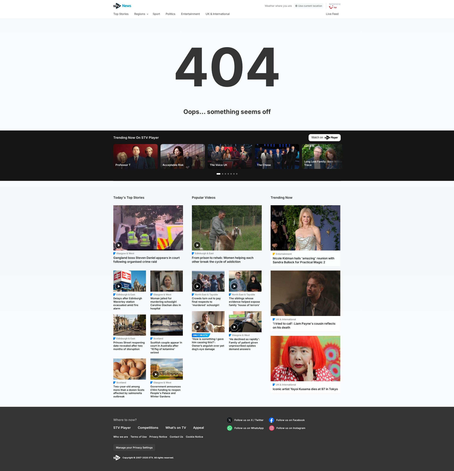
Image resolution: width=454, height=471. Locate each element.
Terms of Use (139, 436)
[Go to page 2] (222, 174)
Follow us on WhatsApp (249, 427)
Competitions (148, 427)
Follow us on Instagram (290, 427)
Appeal (198, 427)
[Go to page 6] (234, 174)
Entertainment (190, 14)
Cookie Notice (194, 436)
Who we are (120, 436)
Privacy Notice (158, 436)
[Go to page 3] (225, 174)
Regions (139, 14)
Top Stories (121, 14)
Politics (170, 14)
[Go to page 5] (231, 174)
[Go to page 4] (228, 174)
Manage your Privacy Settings (134, 447)
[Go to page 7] (236, 174)
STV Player (122, 427)
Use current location (310, 5)
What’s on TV (175, 427)
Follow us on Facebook (290, 420)
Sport (156, 14)
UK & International (218, 14)
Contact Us (176, 436)
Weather (270, 5)
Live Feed (332, 14)
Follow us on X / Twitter (249, 420)
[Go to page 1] (218, 174)
